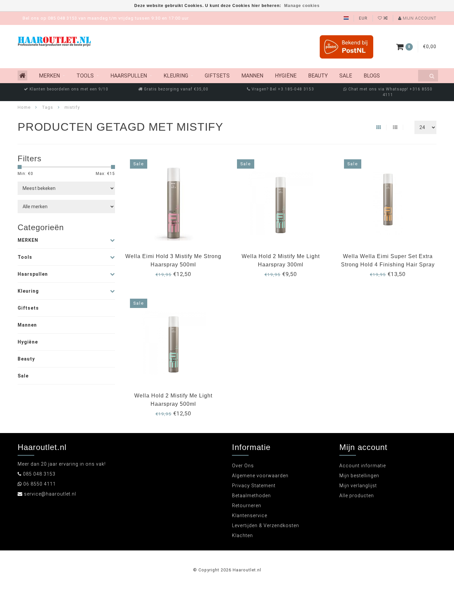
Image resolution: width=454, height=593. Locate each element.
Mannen (252, 76)
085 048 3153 (39, 474)
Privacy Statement (254, 485)
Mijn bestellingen (359, 475)
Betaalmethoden (251, 495)
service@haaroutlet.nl (50, 494)
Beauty (318, 76)
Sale (345, 76)
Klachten (242, 535)
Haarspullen (128, 76)
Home (24, 107)
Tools (85, 76)
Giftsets (217, 76)
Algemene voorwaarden (260, 475)
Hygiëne (285, 76)
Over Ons (243, 465)
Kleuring (176, 76)
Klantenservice (249, 515)
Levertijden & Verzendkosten (265, 525)
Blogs (372, 76)
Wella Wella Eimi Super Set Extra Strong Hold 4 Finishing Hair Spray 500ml (388, 264)
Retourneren (246, 505)
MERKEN (49, 76)
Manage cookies (302, 5)
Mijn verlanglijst (358, 485)
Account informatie (362, 465)
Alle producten (356, 495)
